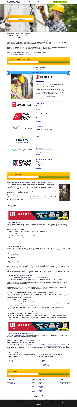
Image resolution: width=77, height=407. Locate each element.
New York (41, 384)
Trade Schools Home (10, 33)
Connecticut (34, 384)
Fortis (37, 136)
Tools (24, 1)
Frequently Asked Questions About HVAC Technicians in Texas (19, 54)
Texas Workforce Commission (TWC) (53, 346)
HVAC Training (27, 33)
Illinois (33, 388)
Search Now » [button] (54, 62)
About (61, 380)
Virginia (40, 391)
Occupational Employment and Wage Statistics (39, 344)
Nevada (40, 382)
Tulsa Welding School (42, 114)
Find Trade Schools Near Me (60, 1)
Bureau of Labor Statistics (19, 335)
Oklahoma (41, 386)
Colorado (33, 383)
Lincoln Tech (40, 81)
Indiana (33, 390)
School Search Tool (11, 383)
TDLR (10, 307)
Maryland (33, 391)
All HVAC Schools (45, 365)
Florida (43, 358)
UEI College (39, 126)
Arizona (33, 380)
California (33, 382)
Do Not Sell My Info (64, 383)
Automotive (11, 358)
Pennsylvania (44, 364)
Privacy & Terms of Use (65, 382)
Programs (31, 1)
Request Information (50, 96)
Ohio (43, 362)
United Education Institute (44, 149)
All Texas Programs (13, 362)
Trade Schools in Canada (12, 384)
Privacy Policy (60, 402)
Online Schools (40, 1)
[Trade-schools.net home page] (13, 2)
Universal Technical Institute (44, 159)
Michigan (43, 360)
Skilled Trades (12, 361)
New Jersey (44, 361)
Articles (47, 1)
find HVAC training (54, 354)
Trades (22, 33)
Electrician (11, 360)
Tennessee (41, 388)
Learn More (38, 109)
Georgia (33, 387)
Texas (40, 390)
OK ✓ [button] (38, 404)
